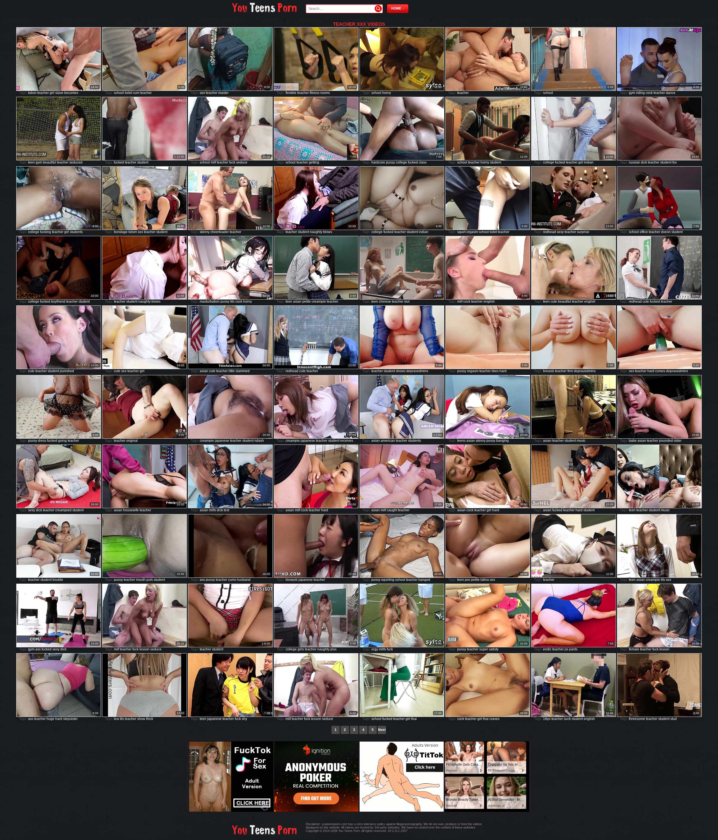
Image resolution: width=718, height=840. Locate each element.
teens (461, 441)
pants (573, 649)
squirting (387, 580)
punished (67, 371)
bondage (121, 232)
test (226, 510)
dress (42, 441)
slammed (243, 371)
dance (670, 93)
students (76, 232)
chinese (385, 301)
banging (502, 441)
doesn (666, 232)
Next (382, 730)
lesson (144, 649)
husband (243, 580)
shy (244, 719)
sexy (560, 232)
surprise (583, 232)
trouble (57, 580)
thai (414, 719)
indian (588, 162)
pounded (666, 441)
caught (392, 510)
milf (213, 162)
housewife (131, 510)
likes (495, 371)
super (483, 649)
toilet (128, 93)
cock (649, 93)
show (141, 719)
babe (633, 441)
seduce (241, 162)
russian (634, 162)
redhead (549, 232)
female (634, 649)
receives (346, 441)
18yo (547, 719)
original (132, 441)
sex (202, 93)
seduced (75, 162)
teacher (43, 93)
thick (149, 719)
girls (301, 649)
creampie (319, 301)
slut (406, 301)
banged (424, 580)
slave (59, 93)
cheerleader (219, 232)
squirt (461, 232)
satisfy (493, 649)
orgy (374, 649)
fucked (119, 162)
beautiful (49, 162)
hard (503, 371)
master (223, 93)
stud (673, 719)
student (142, 162)
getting (314, 162)
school (119, 93)
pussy (390, 162)
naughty (316, 232)
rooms (325, 93)
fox (674, 162)
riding (640, 93)
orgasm (472, 232)
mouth (141, 580)
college (401, 162)
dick (644, 162)
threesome (637, 719)
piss (333, 649)
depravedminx (417, 371)
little (232, 371)
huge (50, 719)
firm (570, 371)
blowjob (292, 580)
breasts (548, 371)
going (62, 441)
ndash (259, 441)
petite (306, 301)
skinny (205, 232)
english (489, 301)
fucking (45, 232)
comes (660, 371)
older (678, 441)
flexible (291, 93)
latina (484, 580)
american (388, 441)
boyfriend (58, 301)
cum (136, 93)
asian (297, 301)
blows (327, 232)
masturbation (210, 301)
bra (116, 719)
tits (232, 301)
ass (202, 580)
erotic (547, 649)
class (423, 162)
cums (232, 580)
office (644, 232)
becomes (71, 93)
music (581, 441)
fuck (232, 162)
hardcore (378, 162)
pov (467, 580)
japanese (222, 441)
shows (401, 371)
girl (52, 93)
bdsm (32, 93)
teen (31, 162)
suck (567, 719)
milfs (212, 510)
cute (554, 301)
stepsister (70, 719)
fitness (314, 93)
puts (149, 580)
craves (494, 719)
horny (386, 93)
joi (566, 649)
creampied (63, 510)
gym (632, 93)
